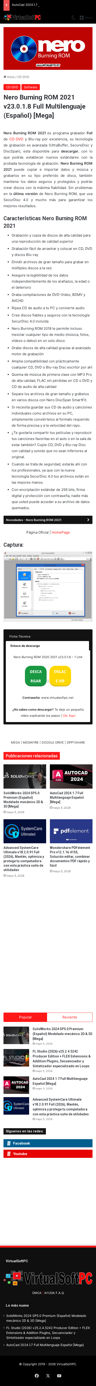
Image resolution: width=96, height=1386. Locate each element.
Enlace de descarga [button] (25, 646)
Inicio (10, 77)
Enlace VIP (60, 676)
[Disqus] (48, 943)
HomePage (61, 532)
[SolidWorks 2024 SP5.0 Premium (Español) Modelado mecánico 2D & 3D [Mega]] (24, 776)
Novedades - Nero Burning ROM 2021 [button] (33, 520)
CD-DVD (23, 77)
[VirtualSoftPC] (22, 17)
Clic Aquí (69, 715)
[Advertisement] (46, 1202)
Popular (25, 1017)
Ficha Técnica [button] (20, 636)
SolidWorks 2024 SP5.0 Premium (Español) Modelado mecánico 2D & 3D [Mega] (62, 1034)
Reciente (69, 1017)
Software (30, 87)
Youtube (20, 1154)
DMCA (36, 1293)
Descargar (36, 676)
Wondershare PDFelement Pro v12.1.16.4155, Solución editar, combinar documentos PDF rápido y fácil (70, 856)
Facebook (21, 1143)
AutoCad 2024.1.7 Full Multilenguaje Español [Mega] (50, 5)
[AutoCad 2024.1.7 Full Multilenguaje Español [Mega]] (71, 776)
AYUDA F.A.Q (54, 1293)
